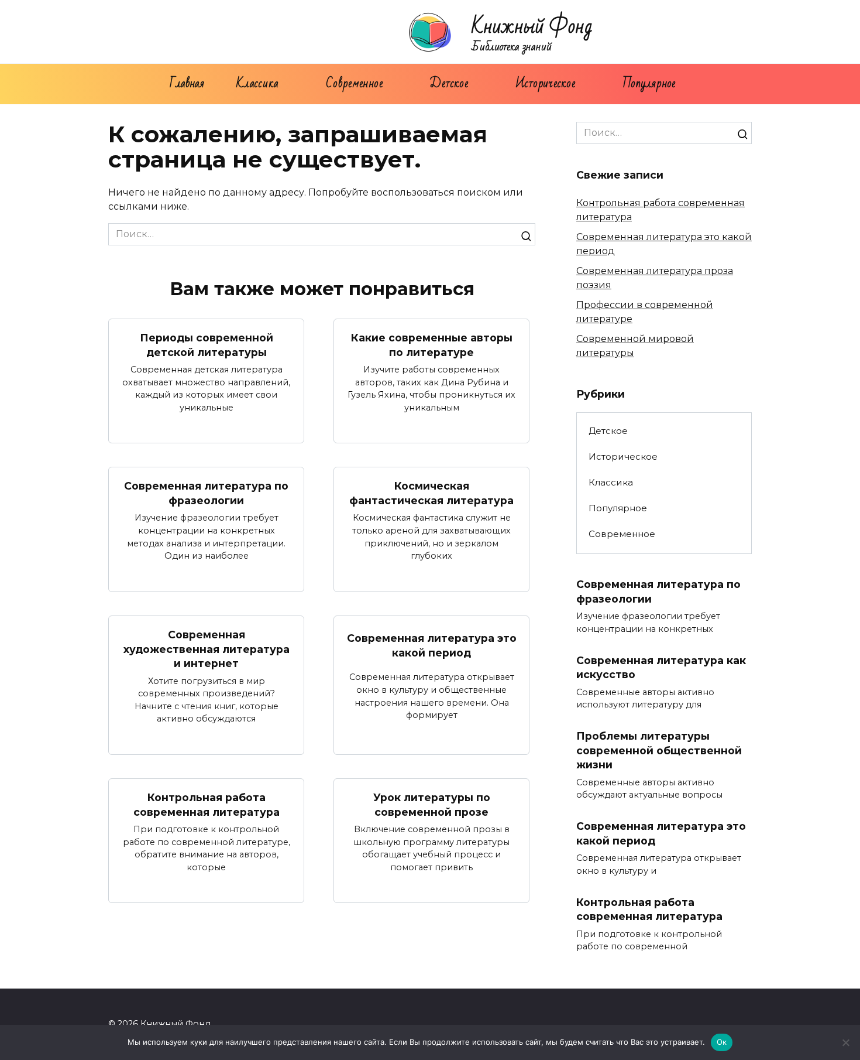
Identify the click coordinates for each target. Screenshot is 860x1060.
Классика (257, 83)
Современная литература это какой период (432, 645)
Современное (354, 83)
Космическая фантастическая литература (431, 493)
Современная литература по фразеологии (206, 493)
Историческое (545, 83)
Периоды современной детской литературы (206, 344)
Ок (722, 1042)
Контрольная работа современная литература (206, 804)
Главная (187, 83)
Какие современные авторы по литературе (431, 344)
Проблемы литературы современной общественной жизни (659, 750)
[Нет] (845, 1042)
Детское (448, 83)
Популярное (649, 83)
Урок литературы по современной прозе (431, 804)
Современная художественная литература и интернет (206, 648)
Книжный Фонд (532, 26)
